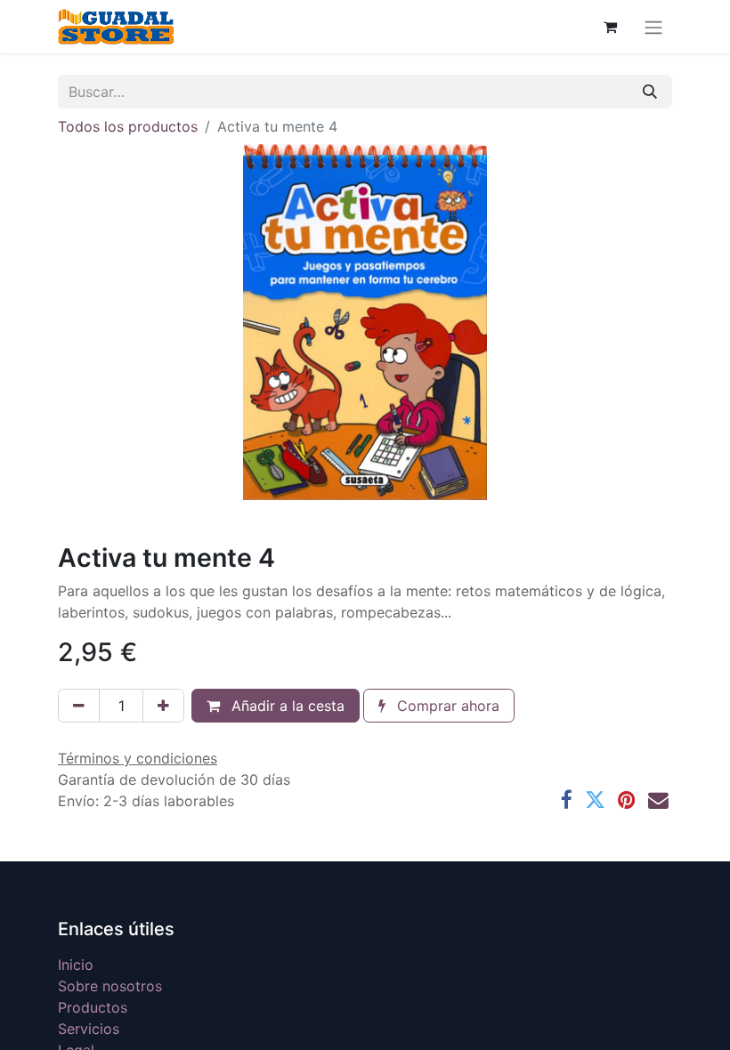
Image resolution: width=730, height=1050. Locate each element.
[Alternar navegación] (653, 26)
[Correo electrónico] (658, 800)
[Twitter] (595, 800)
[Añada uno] (163, 706)
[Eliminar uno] (79, 706)
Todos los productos (128, 126)
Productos (92, 1007)
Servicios (88, 1029)
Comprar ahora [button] (446, 706)
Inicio (75, 964)
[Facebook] (566, 800)
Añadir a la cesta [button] (286, 706)
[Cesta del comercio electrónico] (610, 26)
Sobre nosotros (110, 986)
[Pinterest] (627, 800)
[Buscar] (650, 92)
